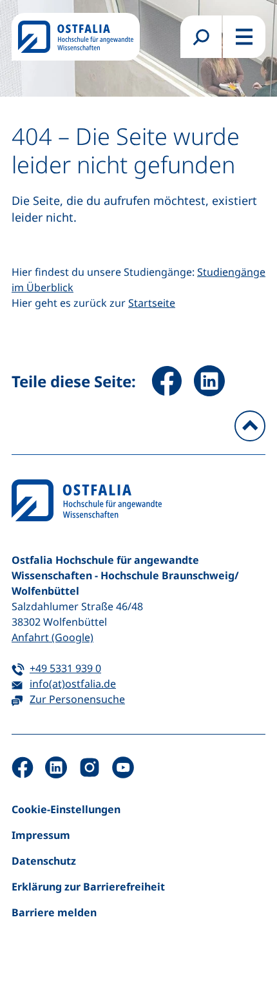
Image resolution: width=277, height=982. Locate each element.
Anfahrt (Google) (52, 637)
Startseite (151, 303)
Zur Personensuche (77, 699)
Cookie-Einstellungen (66, 809)
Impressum (41, 835)
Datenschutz (44, 861)
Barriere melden (54, 912)
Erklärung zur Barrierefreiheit (88, 887)
